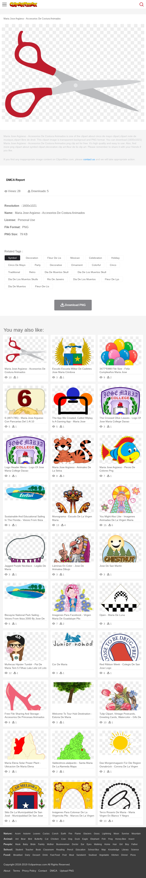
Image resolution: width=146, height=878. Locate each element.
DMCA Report (15, 179)
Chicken (55, 839)
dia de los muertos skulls (23, 279)
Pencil (70, 849)
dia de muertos (17, 286)
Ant (17, 839)
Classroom (48, 849)
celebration (95, 257)
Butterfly (38, 839)
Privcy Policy (29, 870)
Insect (131, 839)
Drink (45, 855)
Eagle (85, 839)
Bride (33, 844)
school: (8, 849)
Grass (97, 833)
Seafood (92, 855)
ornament (77, 265)
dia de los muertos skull (92, 272)
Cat (46, 839)
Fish (104, 839)
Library (125, 849)
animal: (8, 838)
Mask (17, 844)
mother (50, 844)
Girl (121, 844)
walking (98, 844)
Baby (25, 844)
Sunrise (125, 833)
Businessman (62, 844)
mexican (75, 257)
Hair (115, 844)
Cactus (46, 833)
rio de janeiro (55, 279)
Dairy (27, 855)
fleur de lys (112, 279)
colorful (96, 265)
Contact (42, 870)
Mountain (136, 833)
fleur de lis (54, 257)
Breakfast (17, 855)
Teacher (29, 849)
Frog (110, 839)
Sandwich (81, 855)
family (41, 844)
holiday (115, 257)
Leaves (36, 833)
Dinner (124, 855)
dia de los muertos (84, 279)
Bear (23, 839)
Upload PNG (67, 870)
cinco (113, 265)
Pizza (133, 855)
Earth (63, 833)
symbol (12, 257)
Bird (30, 839)
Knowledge (113, 849)
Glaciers (87, 833)
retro (32, 272)
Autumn (27, 833)
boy (127, 844)
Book (38, 849)
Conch (55, 833)
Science (135, 849)
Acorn (18, 833)
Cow (63, 839)
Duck (77, 839)
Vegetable (104, 855)
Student (19, 849)
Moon (116, 833)
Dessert (36, 855)
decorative (56, 265)
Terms (16, 870)
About (7, 870)
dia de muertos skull (56, 272)
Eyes (89, 844)
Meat (71, 855)
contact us (89, 159)
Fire (70, 833)
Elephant (94, 839)
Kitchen (115, 855)
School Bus (93, 849)
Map (103, 849)
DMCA (53, 870)
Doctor (75, 844)
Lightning (106, 833)
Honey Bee (120, 839)
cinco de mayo (16, 265)
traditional (14, 272)
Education (80, 849)
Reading (60, 849)
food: (7, 854)
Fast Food (55, 855)
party (38, 265)
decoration (32, 257)
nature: (8, 833)
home (107, 844)
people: (8, 844)
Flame (78, 833)
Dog (70, 839)
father (134, 844)
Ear (82, 844)
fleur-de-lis (42, 286)
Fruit (64, 855)
